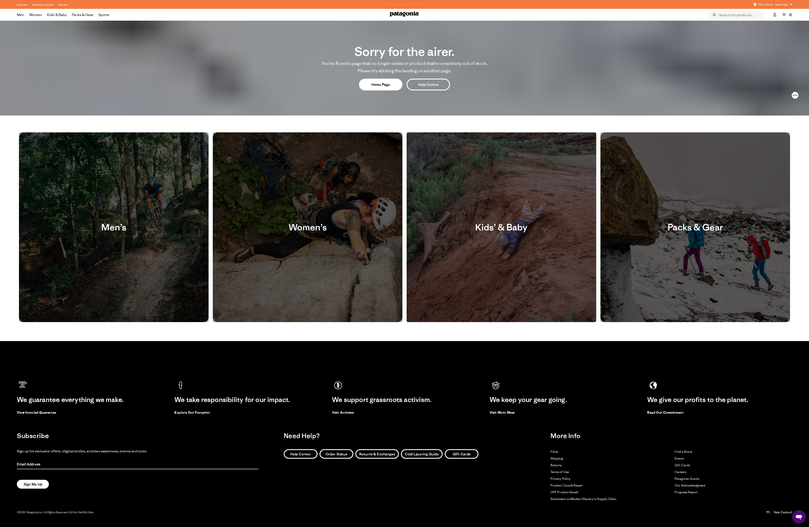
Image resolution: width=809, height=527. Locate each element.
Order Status (336, 454)
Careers (680, 472)
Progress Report (686, 492)
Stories (63, 5)
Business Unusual (43, 5)
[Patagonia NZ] (404, 14)
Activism (22, 5)
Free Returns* (404, 4)
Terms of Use (559, 472)
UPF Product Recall (564, 492)
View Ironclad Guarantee (36, 412)
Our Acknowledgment (690, 485)
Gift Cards (461, 454)
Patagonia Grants (687, 479)
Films (554, 452)
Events (679, 458)
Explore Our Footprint (192, 412)
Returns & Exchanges (377, 454)
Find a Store (683, 452)
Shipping (556, 458)
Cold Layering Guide (422, 454)
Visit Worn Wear (502, 412)
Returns (556, 465)
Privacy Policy (560, 479)
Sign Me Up (33, 484)
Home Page (380, 84)
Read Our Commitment (665, 412)
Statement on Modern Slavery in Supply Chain (583, 499)
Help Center (300, 454)
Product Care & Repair (566, 485)
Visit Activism (343, 412)
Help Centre (428, 84)
